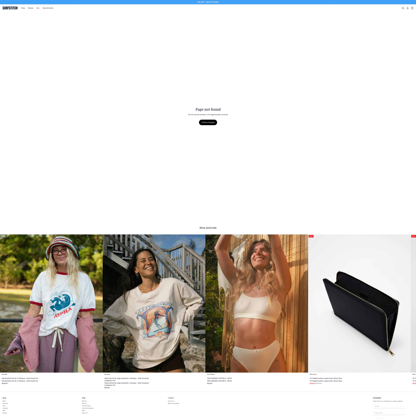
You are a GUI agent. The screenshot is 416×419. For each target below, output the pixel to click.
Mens (4, 401)
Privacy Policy (86, 406)
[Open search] (403, 8)
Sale (4, 410)
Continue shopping (208, 122)
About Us (85, 413)
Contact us (171, 401)
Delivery (84, 401)
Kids (4, 406)
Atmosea (4, 374)
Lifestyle (5, 408)
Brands (5, 413)
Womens (5, 403)
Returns (84, 403)
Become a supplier (173, 403)
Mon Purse (313, 374)
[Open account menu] (407, 8)
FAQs (83, 410)
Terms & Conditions (88, 408)
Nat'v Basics (211, 374)
